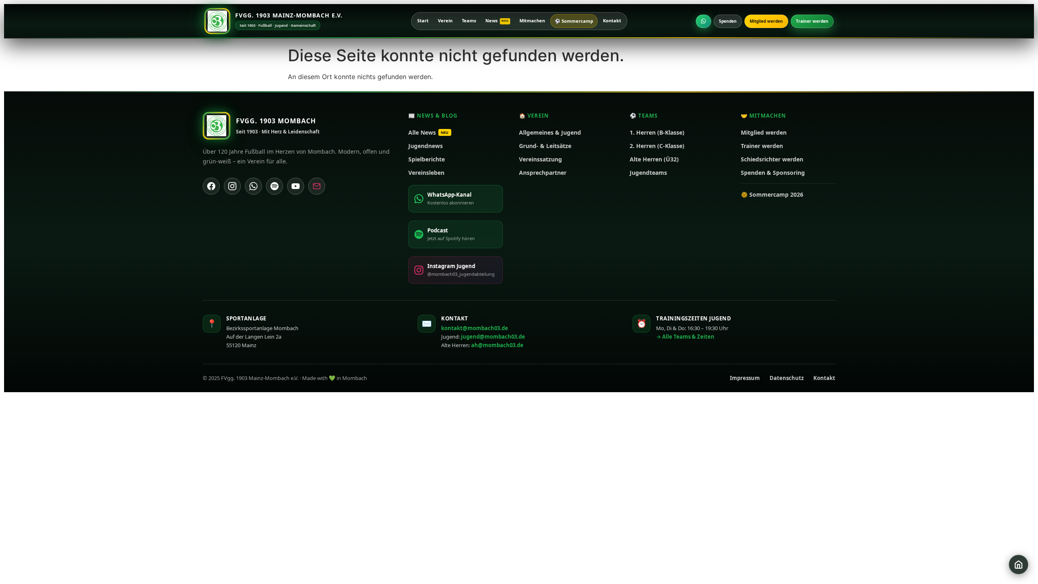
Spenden (728, 21)
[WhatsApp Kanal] (253, 186)
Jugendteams (648, 172)
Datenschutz (787, 378)
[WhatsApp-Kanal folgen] (703, 21)
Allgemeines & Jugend (550, 132)
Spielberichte (426, 159)
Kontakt (612, 20)
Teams (469, 20)
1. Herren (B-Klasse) (657, 132)
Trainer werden (812, 21)
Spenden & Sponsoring (773, 172)
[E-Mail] (316, 186)
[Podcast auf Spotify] (274, 186)
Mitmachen (532, 20)
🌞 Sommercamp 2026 (772, 194)
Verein (445, 20)
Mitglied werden (766, 21)
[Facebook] (211, 186)
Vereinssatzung (540, 159)
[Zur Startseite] (1018, 564)
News (496, 20)
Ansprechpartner (542, 172)
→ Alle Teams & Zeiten (685, 336)
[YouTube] (295, 186)
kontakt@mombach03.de (474, 328)
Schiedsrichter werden (772, 159)
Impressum (745, 378)
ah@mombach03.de (497, 345)
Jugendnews (425, 146)
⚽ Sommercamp (574, 21)
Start (423, 20)
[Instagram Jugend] (232, 186)
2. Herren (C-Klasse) (657, 146)
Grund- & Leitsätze (545, 146)
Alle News (428, 132)
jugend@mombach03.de (493, 336)
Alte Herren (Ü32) (654, 159)
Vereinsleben (426, 172)
